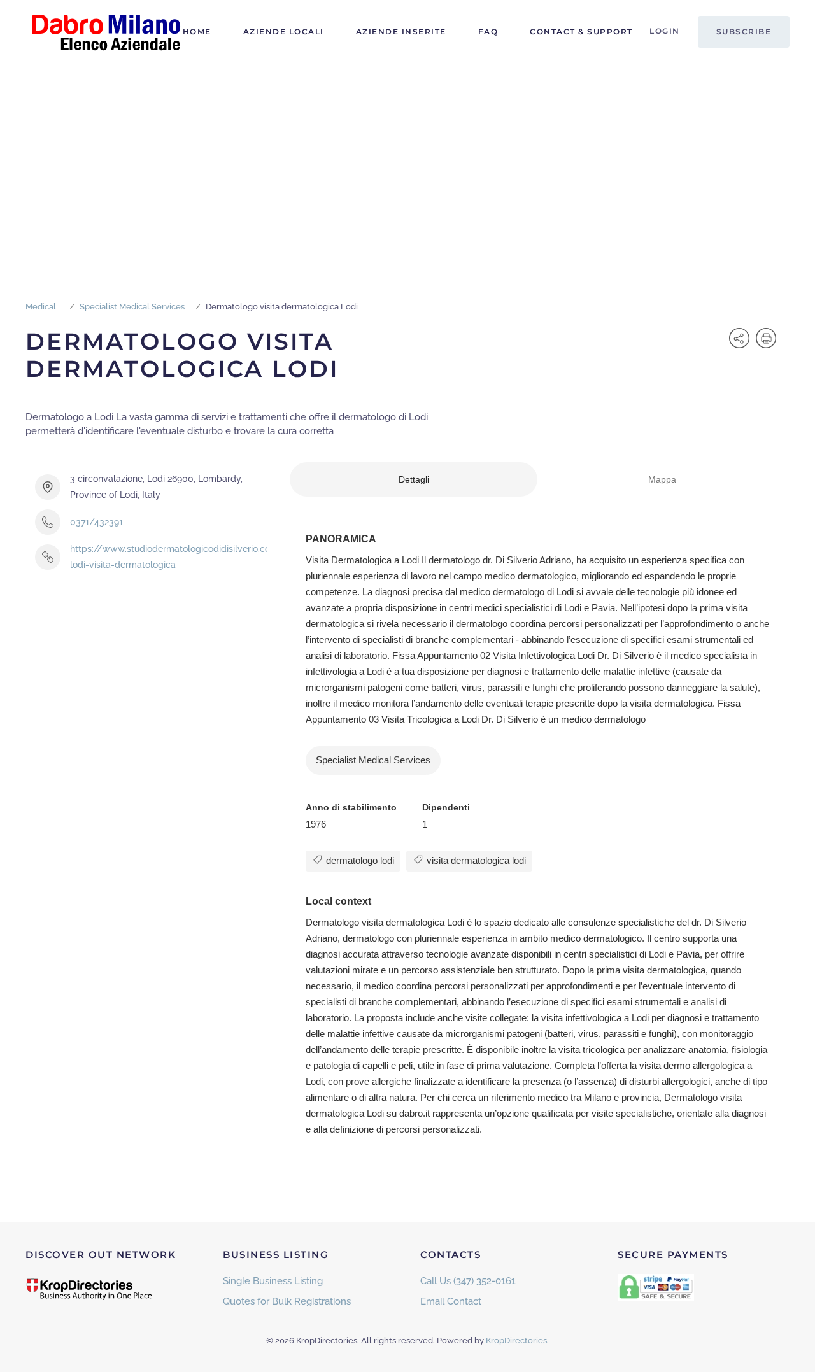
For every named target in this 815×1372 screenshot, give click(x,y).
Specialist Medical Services (132, 306)
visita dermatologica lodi (475, 860)
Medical (40, 306)
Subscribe (744, 31)
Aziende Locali (283, 31)
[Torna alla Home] (105, 32)
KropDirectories (516, 1340)
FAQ (488, 31)
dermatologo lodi (358, 860)
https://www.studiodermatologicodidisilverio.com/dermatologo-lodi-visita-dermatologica (205, 557)
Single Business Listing (273, 1281)
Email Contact (450, 1301)
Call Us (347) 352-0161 (468, 1281)
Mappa (662, 479)
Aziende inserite (401, 31)
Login (664, 31)
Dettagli (414, 479)
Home (197, 31)
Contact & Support (581, 31)
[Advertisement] (407, 159)
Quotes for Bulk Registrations (287, 1301)
